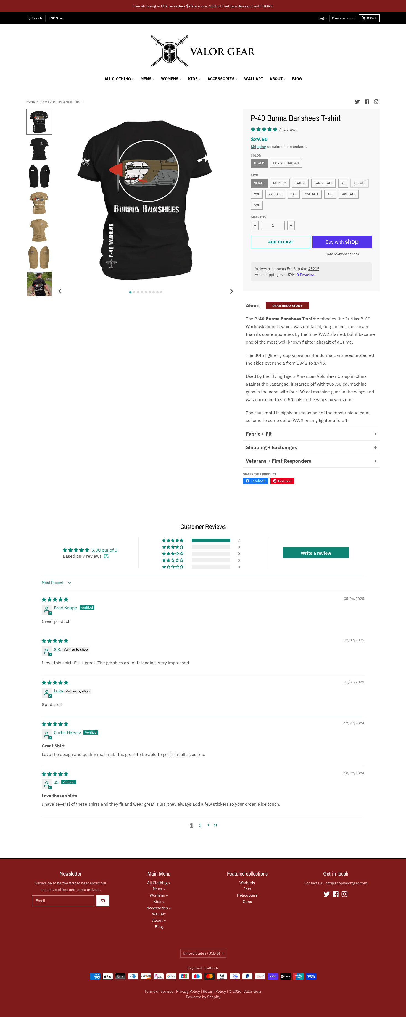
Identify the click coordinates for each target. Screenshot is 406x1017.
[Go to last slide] (60, 291)
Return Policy (214, 991)
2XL (257, 194)
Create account (343, 18)
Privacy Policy (188, 991)
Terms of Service (158, 991)
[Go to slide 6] (150, 292)
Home (30, 102)
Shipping (258, 146)
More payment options (342, 254)
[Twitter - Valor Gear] (357, 101)
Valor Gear (252, 991)
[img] (55, 599)
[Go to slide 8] (157, 292)
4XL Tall (348, 194)
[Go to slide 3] (138, 292)
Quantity (258, 217)
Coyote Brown (286, 163)
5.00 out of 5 (104, 550)
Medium (279, 183)
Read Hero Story (287, 306)
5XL (257, 205)
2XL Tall (275, 194)
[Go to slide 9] (161, 292)
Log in (322, 18)
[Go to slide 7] (153, 292)
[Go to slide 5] (146, 292)
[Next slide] (231, 291)
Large (300, 183)
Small (259, 183)
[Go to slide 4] (142, 292)
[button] (264, 129)
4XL (330, 194)
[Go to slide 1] (130, 292)
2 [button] (200, 825)
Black (259, 163)
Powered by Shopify (203, 996)
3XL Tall (312, 194)
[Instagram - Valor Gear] (376, 101)
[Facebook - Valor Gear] (366, 101)
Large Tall (323, 183)
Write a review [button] (316, 553)
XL (343, 183)
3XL (293, 194)
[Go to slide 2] (134, 292)
